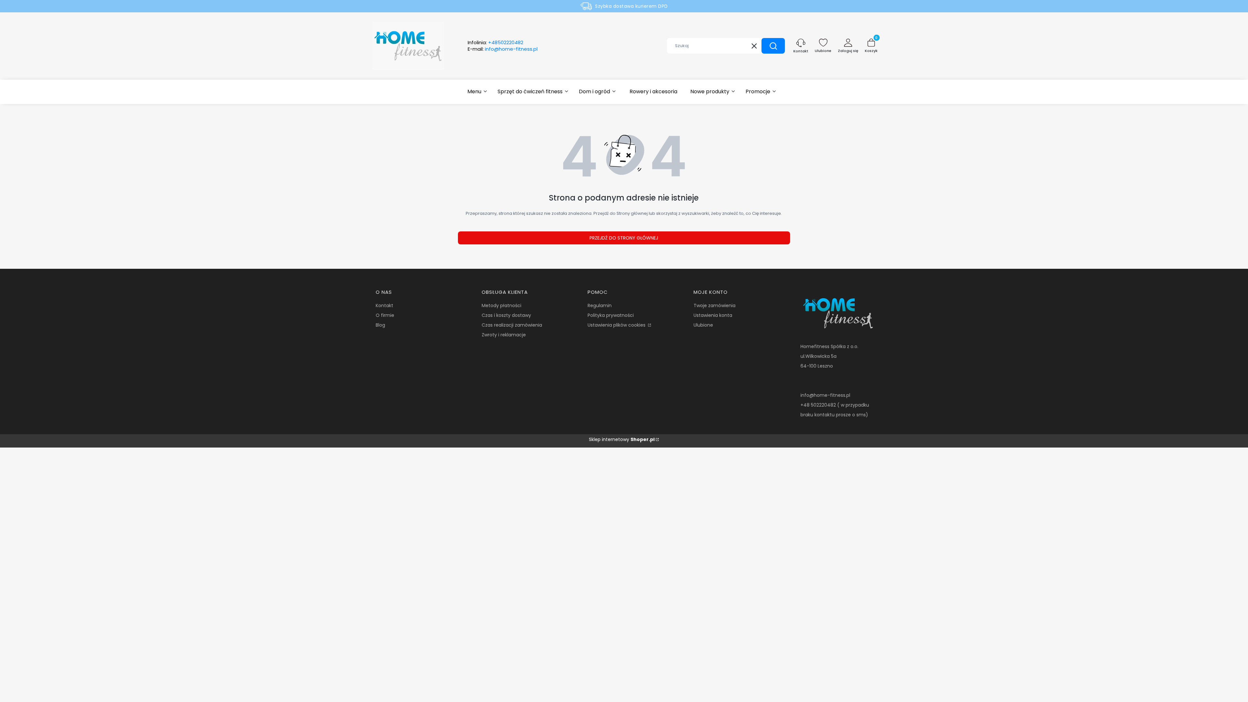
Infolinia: (495, 42)
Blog (380, 325)
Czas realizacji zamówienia (512, 325)
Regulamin (600, 305)
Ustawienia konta (713, 315)
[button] (773, 46)
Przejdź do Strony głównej (624, 238)
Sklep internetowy (622, 439)
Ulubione (703, 325)
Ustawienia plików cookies (617, 325)
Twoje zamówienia (714, 305)
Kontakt (384, 305)
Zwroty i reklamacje (504, 335)
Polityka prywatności (611, 315)
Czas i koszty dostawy (506, 315)
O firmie (385, 315)
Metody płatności (501, 305)
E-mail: (503, 49)
